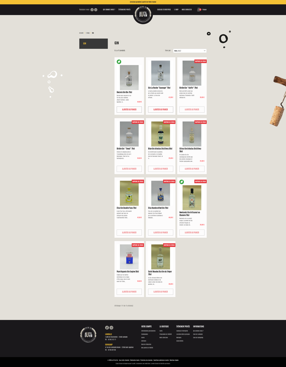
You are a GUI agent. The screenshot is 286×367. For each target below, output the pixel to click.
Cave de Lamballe (198, 334)
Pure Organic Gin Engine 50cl (128, 272)
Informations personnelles (148, 331)
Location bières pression (183, 334)
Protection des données (146, 360)
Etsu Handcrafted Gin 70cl (158, 208)
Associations (179, 341)
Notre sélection (164, 337)
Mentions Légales (174, 360)
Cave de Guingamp (198, 337)
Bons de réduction (146, 344)
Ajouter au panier (129, 110)
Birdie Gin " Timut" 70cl (126, 149)
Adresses (143, 341)
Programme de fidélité (166, 334)
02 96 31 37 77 (112, 339)
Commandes (144, 334)
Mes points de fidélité (147, 348)
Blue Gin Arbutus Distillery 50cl (160, 149)
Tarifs (161, 331)
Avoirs (143, 337)
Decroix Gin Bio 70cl (124, 92)
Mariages (178, 337)
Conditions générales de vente (161, 360)
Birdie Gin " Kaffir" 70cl (188, 88)
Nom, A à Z (189, 51)
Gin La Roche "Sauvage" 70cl (159, 88)
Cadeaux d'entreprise (164, 10)
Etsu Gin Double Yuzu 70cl (126, 208)
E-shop (176, 10)
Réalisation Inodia (134, 360)
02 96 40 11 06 (112, 350)
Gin (84, 44)
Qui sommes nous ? (109, 10)
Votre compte (146, 327)
